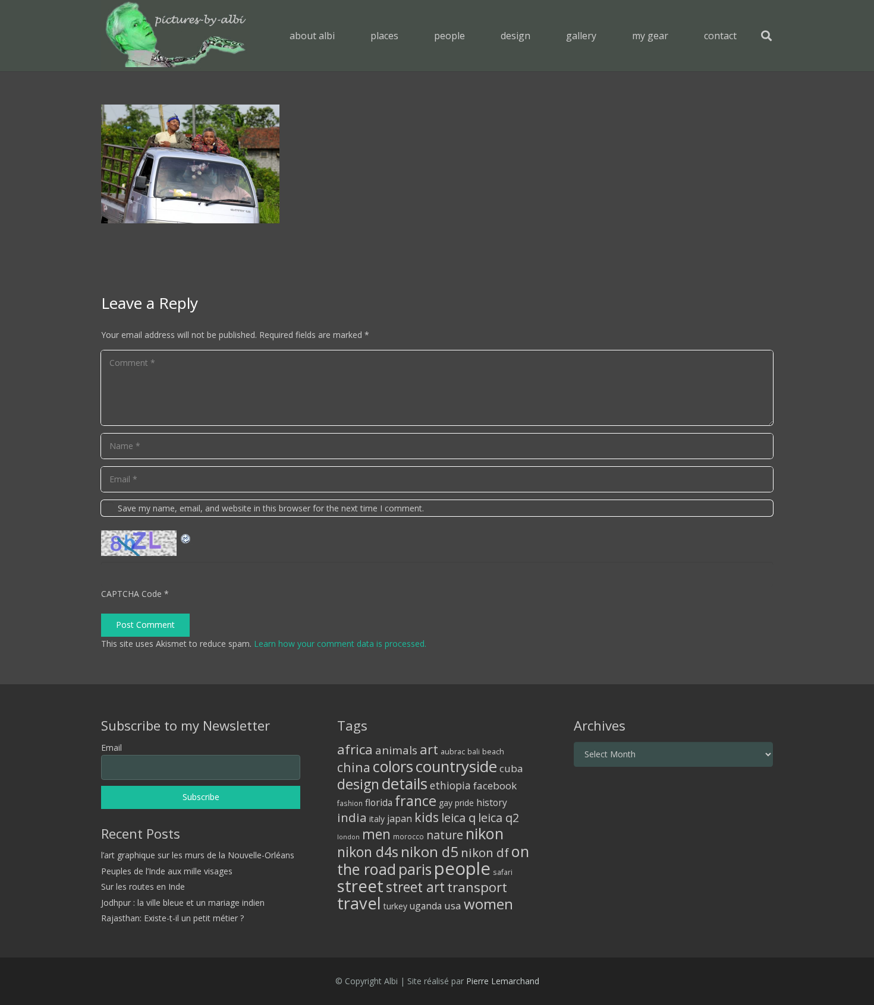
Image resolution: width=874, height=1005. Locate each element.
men (376, 834)
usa (452, 905)
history (491, 802)
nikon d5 (429, 851)
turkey (395, 906)
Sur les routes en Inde (143, 886)
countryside (456, 766)
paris (415, 869)
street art (415, 886)
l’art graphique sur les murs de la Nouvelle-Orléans (197, 855)
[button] (407, 35)
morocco (408, 836)
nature (444, 835)
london (348, 837)
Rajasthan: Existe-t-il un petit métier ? (172, 918)
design (358, 784)
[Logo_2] (175, 35)
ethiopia (450, 785)
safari (503, 872)
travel (359, 903)
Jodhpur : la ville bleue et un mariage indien (183, 902)
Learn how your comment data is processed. (340, 643)
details (404, 783)
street (360, 886)
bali (473, 751)
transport (477, 887)
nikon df (485, 852)
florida (378, 802)
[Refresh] (186, 537)
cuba (511, 768)
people (462, 868)
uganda (426, 905)
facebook (495, 785)
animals (396, 750)
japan (399, 818)
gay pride (456, 802)
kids (426, 817)
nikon (485, 833)
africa (355, 749)
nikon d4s (367, 851)
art (429, 749)
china (353, 767)
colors (393, 766)
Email (111, 747)
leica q (458, 817)
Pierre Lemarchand (502, 981)
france (415, 800)
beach (493, 752)
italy (377, 818)
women (488, 904)
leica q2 (498, 818)
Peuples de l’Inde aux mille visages (166, 871)
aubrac (453, 752)
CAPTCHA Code (131, 593)
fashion (350, 803)
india (352, 817)
